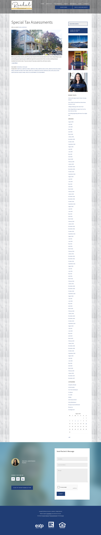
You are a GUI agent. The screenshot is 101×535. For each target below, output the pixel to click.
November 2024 (71, 169)
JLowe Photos (49, 513)
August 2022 (70, 236)
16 (86, 423)
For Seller (24, 67)
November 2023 (71, 199)
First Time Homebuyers (73, 389)
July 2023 (70, 209)
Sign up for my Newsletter (75, 30)
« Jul (69, 437)
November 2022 (71, 228)
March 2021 (70, 278)
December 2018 (71, 345)
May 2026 (70, 129)
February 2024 (71, 191)
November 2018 (71, 348)
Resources (70, 407)
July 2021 (70, 268)
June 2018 (70, 360)
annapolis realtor (53, 68)
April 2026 (70, 131)
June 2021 (70, 271)
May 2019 (70, 333)
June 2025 (70, 151)
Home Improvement (72, 399)
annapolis (19, 68)
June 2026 (70, 126)
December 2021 (71, 256)
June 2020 (70, 301)
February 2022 (71, 251)
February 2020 (71, 311)
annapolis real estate (43, 68)
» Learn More (17, 63)
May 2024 (70, 184)
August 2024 (70, 176)
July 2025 (70, 149)
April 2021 (70, 276)
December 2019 (71, 316)
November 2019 (71, 318)
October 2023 (71, 201)
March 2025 (70, 159)
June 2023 (70, 211)
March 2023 (70, 218)
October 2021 (71, 261)
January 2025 (71, 164)
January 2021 (71, 283)
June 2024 (70, 181)
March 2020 (70, 308)
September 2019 (71, 323)
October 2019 (71, 321)
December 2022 (71, 226)
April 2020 (70, 306)
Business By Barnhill (53, 515)
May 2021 (70, 273)
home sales (31, 70)
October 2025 (71, 141)
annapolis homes (26, 68)
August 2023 (70, 206)
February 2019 (71, 341)
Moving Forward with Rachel (74, 404)
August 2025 (70, 146)
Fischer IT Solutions (45, 515)
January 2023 (71, 224)
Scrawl (62, 515)
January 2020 (71, 313)
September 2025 (71, 144)
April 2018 (70, 365)
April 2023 (70, 216)
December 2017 (71, 375)
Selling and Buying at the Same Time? (76, 106)
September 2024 (71, 174)
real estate (51, 70)
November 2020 (71, 288)
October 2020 (71, 291)
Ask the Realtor (71, 387)
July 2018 (70, 358)
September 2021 (71, 263)
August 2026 (70, 121)
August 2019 (70, 326)
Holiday (69, 397)
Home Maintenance (72, 402)
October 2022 (71, 231)
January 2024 (71, 194)
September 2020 (71, 293)
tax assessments (41, 72)
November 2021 (71, 258)
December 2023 (71, 196)
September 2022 (71, 233)
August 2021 (70, 266)
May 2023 (70, 214)
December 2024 (71, 166)
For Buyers (19, 67)
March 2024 (70, 189)
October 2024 (71, 171)
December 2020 (71, 286)
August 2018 (70, 355)
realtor (16, 72)
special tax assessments (31, 72)
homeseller (37, 70)
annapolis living (34, 68)
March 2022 (70, 248)
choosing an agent (18, 70)
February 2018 (71, 370)
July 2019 (70, 328)
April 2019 (70, 336)
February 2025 (71, 161)
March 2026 (70, 134)
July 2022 (70, 238)
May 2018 (70, 363)
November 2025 (71, 139)
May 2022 (70, 243)
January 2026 (71, 136)
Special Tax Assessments (32, 22)
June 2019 (70, 331)
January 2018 (71, 373)
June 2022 (70, 241)
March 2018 (70, 368)
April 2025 (70, 156)
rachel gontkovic (44, 70)
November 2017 (71, 378)
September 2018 (71, 353)
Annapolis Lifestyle (72, 384)
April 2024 (70, 186)
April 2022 (70, 246)
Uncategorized (71, 409)
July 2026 (70, 124)
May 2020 (70, 303)
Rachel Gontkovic (28, 461)
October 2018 (71, 350)
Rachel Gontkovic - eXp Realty (21, 7)
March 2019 (70, 338)
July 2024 (70, 179)
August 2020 (70, 296)
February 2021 (71, 281)
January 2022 (71, 253)
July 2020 (70, 298)
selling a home (21, 72)
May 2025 (70, 154)
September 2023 (71, 204)
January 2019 (71, 343)
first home (25, 70)
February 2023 (71, 221)
